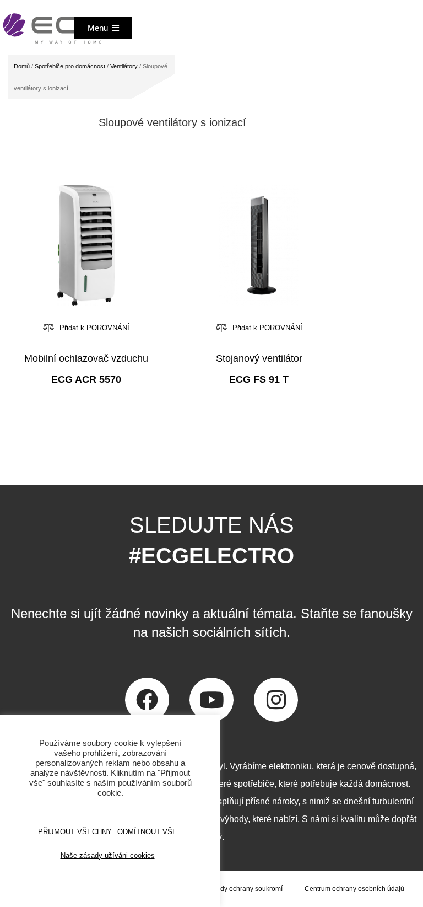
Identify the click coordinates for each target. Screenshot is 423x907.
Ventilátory (124, 66)
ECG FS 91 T (259, 379)
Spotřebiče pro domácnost (70, 66)
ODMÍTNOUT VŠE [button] (147, 832)
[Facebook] (147, 700)
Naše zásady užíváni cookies (108, 855)
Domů (22, 66)
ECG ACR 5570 (86, 379)
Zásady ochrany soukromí (244, 889)
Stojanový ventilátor (259, 358)
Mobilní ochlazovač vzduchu (86, 358)
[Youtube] (211, 700)
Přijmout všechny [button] (75, 832)
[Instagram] (276, 700)
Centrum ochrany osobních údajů (354, 889)
